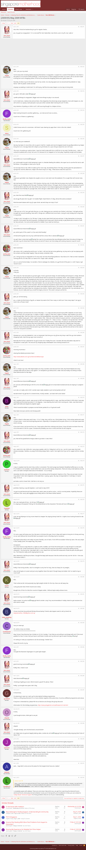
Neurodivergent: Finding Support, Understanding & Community (27, 812)
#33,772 (82, 432)
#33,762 (82, 245)
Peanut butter (9, 808)
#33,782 (82, 608)
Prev (4, 23)
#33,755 (82, 124)
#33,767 (82, 346)
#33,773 (82, 446)
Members (28, 9)
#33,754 (82, 110)
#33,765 (82, 308)
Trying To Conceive (25, 818)
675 (15, 23)
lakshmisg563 (9, 825)
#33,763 (82, 267)
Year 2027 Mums (27, 825)
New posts (3, 12)
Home (4, 9)
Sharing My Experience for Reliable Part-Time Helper (23, 829)
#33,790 (82, 739)
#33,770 (82, 397)
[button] (23, 9)
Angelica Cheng (9, 818)
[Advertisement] (43, 51)
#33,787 (82, 690)
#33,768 (82, 364)
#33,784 (82, 647)
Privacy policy (71, 845)
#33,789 (82, 723)
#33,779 (82, 561)
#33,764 (82, 294)
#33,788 (82, 709)
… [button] (9, 23)
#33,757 (82, 156)
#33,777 (82, 513)
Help (77, 845)
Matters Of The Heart (30, 808)
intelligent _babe (10, 813)
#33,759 (82, 192)
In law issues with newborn (15, 807)
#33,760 (82, 206)
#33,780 (82, 576)
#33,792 (82, 777)
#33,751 (82, 26)
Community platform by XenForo (43, 848)
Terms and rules (62, 845)
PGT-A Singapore (11, 817)
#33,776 (82, 499)
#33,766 (82, 332)
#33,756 (82, 138)
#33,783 (82, 622)
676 (18, 23)
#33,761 (82, 226)
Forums (10, 9)
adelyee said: (18, 781)
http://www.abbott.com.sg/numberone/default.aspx (29, 356)
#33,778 (82, 528)
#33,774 (82, 460)
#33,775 (82, 485)
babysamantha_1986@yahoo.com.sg (24, 613)
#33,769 (82, 378)
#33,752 (82, 66)
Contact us (54, 845)
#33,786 (82, 675)
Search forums (11, 12)
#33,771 (82, 415)
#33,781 (82, 594)
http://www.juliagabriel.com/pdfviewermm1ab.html (53, 705)
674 (12, 23)
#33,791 (82, 763)
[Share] (79, 27)
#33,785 (82, 661)
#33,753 (82, 91)
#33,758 (82, 173)
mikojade (4, 20)
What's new (18, 9)
